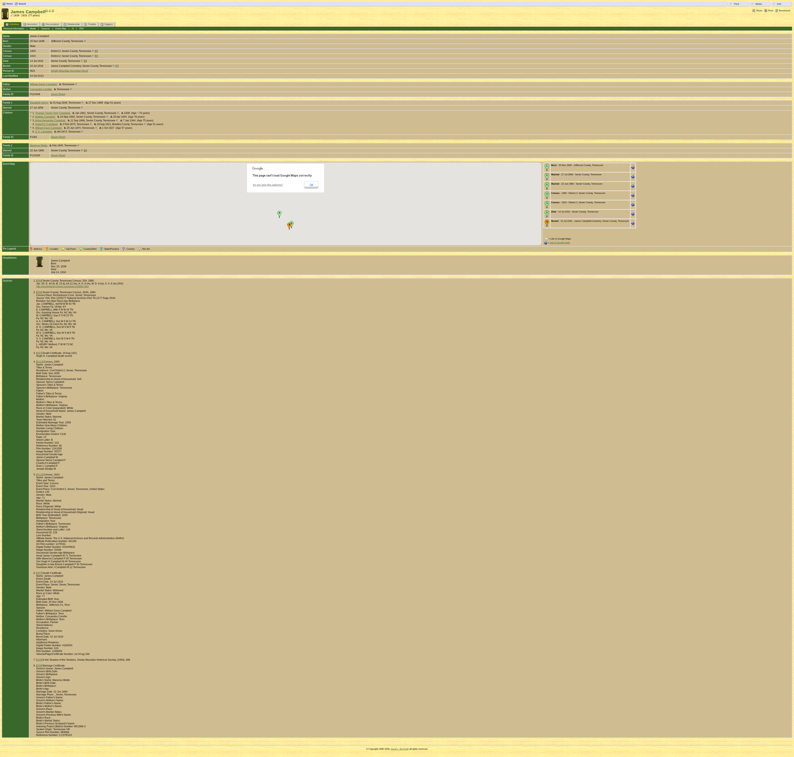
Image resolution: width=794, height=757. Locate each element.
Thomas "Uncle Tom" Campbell (52, 113)
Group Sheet (58, 94)
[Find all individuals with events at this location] (85, 41)
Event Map (60, 28)
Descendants (52, 24)
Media (759, 4)
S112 (40, 361)
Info (779, 4)
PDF (81, 28)
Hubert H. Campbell (46, 124)
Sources (45, 28)
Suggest (108, 24)
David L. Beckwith (400, 749)
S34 (39, 659)
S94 (39, 280)
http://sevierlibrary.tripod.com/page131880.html (62, 286)
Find (736, 4)
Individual (14, 24)
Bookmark (784, 10)
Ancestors (32, 24)
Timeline (92, 24)
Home (9, 3)
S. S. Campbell (43, 131)
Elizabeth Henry (39, 102)
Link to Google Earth (560, 242)
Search (22, 3)
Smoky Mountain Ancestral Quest (69, 70)
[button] (279, 214)
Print (770, 10)
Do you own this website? (268, 185)
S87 (39, 353)
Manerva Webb (38, 145)
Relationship (73, 24)
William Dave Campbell (48, 128)
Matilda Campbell (45, 116)
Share (759, 10)
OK (311, 185)
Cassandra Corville (41, 89)
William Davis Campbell (43, 84)
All (73, 28)
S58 (39, 665)
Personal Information (14, 28)
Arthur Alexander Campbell (50, 120)
